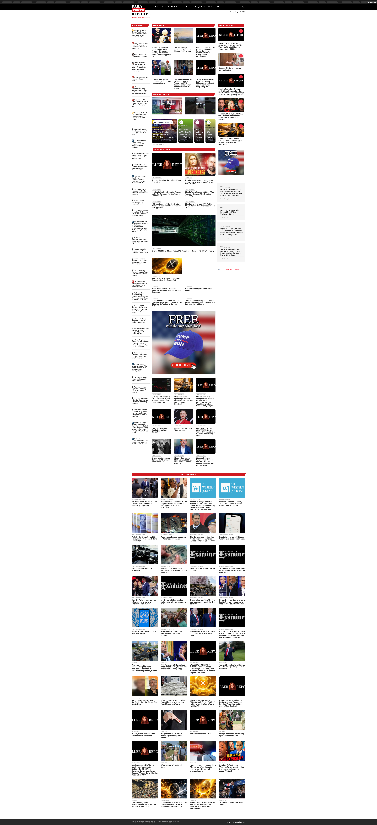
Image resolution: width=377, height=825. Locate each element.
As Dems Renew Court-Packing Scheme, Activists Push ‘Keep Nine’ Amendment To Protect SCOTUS (140, 296)
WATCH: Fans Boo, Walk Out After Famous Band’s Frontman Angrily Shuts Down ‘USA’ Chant (231, 252)
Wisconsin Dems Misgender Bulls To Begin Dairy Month (139, 320)
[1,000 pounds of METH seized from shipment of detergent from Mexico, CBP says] (174, 686)
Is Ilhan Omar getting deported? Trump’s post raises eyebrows (161, 81)
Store (219, 7)
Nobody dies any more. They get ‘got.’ (183, 429)
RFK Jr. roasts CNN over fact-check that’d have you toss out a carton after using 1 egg (174, 667)
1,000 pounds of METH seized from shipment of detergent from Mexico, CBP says (173, 702)
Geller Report (201, 45)
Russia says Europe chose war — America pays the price (173, 538)
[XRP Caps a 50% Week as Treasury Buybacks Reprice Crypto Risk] (167, 266)
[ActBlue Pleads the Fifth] (203, 720)
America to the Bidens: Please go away (202, 569)
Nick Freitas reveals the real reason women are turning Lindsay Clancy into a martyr (199, 182)
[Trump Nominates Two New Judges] (232, 788)
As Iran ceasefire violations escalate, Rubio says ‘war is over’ (140, 250)
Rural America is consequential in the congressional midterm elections (140, 191)
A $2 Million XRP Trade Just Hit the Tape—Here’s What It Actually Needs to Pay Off (174, 804)
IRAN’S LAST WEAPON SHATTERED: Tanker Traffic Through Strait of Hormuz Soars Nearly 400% (205, 432)
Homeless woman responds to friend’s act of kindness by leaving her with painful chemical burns (203, 768)
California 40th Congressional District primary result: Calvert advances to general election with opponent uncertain (232, 634)
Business (189, 7)
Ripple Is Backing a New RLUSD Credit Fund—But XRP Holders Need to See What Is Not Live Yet (202, 703)
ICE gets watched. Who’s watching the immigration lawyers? (172, 736)
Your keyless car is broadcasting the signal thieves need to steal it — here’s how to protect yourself (144, 668)
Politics (158, 7)
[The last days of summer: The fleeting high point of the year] (183, 35)
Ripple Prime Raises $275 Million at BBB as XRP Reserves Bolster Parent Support (183, 461)
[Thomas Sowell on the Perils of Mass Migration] (167, 164)
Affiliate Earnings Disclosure (168, 822)
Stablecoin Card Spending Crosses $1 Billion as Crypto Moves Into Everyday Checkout (183, 400)
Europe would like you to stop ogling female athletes (231, 735)
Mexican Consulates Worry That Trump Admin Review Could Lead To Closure (140, 441)
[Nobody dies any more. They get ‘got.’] (183, 416)
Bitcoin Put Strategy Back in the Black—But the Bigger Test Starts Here (145, 702)
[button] (243, 7)
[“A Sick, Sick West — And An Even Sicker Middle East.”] (145, 720)
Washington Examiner (138, 499)
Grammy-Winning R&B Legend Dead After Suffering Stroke (229, 212)
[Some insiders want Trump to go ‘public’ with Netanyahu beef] (203, 617)
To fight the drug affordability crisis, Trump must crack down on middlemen (144, 539)
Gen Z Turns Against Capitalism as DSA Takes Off (160, 430)
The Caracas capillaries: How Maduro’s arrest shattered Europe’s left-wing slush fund (202, 539)
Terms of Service (138, 822)
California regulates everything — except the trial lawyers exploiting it (144, 804)
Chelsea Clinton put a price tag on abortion (198, 289)
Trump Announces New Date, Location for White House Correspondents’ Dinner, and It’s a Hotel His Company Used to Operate (140, 226)
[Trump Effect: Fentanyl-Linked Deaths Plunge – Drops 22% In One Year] (232, 651)
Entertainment (179, 7)
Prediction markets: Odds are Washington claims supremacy (232, 538)
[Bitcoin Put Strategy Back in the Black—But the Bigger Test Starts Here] (145, 686)
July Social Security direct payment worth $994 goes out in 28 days (140, 131)
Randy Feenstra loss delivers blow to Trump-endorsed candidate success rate (140, 156)
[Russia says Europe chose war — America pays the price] (174, 523)
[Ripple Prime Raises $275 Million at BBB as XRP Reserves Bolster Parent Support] (183, 446)
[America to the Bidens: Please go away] (203, 554)
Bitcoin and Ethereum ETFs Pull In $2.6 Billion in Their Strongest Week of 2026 (200, 206)
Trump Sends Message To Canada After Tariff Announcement (161, 460)
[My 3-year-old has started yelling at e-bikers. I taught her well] (174, 586)
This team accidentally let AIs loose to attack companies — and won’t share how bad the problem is (200, 302)
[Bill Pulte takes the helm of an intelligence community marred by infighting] (145, 488)
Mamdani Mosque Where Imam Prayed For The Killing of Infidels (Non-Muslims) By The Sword (205, 461)
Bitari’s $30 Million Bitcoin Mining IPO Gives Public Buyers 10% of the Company (183, 251)
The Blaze (155, 45)
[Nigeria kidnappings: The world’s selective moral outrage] (174, 617)
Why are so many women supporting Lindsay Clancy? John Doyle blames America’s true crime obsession (140, 90)
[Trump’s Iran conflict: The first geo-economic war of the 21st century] (203, 586)
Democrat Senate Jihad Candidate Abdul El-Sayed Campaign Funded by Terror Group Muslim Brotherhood (205, 51)
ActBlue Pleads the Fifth (200, 734)
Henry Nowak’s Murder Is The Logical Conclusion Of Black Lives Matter (139, 261)
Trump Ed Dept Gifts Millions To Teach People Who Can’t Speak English (140, 331)
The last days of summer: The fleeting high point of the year (182, 49)
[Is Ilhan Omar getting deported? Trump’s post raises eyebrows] (161, 67)
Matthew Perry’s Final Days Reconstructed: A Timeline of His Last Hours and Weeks (139, 179)
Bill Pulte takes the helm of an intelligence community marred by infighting (140, 400)
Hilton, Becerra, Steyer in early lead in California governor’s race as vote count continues (232, 602)
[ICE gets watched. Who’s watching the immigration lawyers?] (174, 720)
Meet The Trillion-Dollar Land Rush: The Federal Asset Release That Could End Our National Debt (231, 192)
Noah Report (179, 77)
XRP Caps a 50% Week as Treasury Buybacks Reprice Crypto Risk (166, 279)
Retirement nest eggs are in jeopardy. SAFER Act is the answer (139, 389)
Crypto (213, 7)
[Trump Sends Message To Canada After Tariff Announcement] (161, 446)
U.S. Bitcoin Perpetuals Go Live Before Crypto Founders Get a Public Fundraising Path (161, 399)
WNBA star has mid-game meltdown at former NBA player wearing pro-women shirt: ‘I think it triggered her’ (161, 51)
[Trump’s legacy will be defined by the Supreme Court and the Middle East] (232, 554)
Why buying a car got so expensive (142, 569)
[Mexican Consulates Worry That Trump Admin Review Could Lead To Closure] (232, 488)
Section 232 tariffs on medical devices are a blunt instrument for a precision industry (140, 212)
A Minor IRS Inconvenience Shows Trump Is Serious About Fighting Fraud (140, 240)
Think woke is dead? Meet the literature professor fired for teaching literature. (167, 290)
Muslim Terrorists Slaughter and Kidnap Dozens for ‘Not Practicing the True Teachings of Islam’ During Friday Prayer (205, 401)
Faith (208, 7)
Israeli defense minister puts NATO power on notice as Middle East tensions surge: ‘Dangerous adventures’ (139, 67)
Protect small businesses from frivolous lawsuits (138, 202)
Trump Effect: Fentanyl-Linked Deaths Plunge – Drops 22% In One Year (232, 667)
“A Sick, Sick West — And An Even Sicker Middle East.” (143, 735)
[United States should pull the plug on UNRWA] (145, 617)
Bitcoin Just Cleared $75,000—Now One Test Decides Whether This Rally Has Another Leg (202, 805)
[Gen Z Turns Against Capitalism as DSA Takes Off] (161, 416)
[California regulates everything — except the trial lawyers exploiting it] (145, 788)
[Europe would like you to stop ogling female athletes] (232, 720)
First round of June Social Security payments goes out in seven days (174, 570)
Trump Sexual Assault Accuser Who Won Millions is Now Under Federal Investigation (139, 367)
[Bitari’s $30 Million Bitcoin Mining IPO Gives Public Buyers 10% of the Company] (183, 230)
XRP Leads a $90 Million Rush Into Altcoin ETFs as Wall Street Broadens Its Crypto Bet (166, 206)
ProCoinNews (157, 189)
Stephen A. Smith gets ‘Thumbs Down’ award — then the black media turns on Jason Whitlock (231, 768)
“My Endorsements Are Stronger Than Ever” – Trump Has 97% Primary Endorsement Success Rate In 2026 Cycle (183, 84)
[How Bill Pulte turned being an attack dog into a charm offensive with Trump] (145, 586)
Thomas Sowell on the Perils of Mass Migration (166, 181)
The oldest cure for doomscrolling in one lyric (140, 78)
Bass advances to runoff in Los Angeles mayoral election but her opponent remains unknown (139, 413)
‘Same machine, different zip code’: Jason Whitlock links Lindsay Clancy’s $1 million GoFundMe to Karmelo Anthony (167, 303)
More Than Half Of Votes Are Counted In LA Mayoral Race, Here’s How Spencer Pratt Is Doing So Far (231, 232)
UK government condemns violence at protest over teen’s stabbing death (139, 284)
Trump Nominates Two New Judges (231, 803)
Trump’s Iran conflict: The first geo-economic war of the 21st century (202, 602)
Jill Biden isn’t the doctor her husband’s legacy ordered (139, 379)
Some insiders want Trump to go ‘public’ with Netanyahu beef (202, 633)
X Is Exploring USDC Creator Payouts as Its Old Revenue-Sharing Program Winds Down (166, 194)
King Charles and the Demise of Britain (139, 55)
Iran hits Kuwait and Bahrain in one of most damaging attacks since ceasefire (140, 167)
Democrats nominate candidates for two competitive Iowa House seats (139, 355)
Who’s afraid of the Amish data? (172, 766)
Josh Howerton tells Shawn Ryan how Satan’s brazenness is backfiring (140, 45)
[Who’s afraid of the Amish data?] (174, 751)
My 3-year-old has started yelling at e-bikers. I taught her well (174, 602)
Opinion (164, 7)
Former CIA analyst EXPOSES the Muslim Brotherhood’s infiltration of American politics (230, 117)
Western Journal (195, 499)
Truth (203, 7)
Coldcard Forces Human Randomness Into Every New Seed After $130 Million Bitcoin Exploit (139, 33)
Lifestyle (197, 7)
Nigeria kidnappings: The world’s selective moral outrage (171, 633)
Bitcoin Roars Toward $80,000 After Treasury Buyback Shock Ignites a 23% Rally (199, 194)
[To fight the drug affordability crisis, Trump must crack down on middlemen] (145, 523)
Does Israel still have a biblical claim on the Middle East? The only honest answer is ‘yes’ (140, 103)
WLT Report (226, 187)
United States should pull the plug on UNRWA (144, 632)
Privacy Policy (150, 822)
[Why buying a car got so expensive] (145, 554)
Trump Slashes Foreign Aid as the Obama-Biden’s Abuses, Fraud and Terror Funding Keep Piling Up (205, 83)
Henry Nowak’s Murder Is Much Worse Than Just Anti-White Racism (140, 272)
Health (170, 7)
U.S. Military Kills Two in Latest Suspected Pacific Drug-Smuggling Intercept (139, 144)
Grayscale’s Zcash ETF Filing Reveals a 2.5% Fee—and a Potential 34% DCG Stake (139, 116)
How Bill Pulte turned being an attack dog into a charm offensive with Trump (144, 602)
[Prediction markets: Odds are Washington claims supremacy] (232, 523)
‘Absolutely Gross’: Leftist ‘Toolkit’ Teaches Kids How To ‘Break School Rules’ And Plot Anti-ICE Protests (140, 343)
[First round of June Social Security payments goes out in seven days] (174, 554)
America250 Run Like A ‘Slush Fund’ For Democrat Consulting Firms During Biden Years (139, 309)
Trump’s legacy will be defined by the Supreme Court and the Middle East (232, 570)
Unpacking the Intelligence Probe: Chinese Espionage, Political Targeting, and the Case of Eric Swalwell (230, 703)
